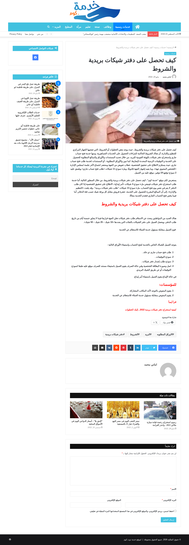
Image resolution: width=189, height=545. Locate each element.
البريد (147, 334)
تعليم (88, 26)
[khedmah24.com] (94, 11)
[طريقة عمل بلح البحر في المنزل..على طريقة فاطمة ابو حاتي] (50, 88)
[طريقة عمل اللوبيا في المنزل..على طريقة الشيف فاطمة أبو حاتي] (50, 102)
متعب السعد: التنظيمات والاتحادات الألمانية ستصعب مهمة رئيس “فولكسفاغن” (114, 34)
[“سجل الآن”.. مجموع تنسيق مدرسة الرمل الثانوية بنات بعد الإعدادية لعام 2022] (50, 143)
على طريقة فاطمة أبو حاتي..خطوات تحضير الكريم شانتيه (28, 129)
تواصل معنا (29, 34)
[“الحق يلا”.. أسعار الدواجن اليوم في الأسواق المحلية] (86, 409)
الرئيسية (171, 47)
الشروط (134, 334)
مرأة (78, 26)
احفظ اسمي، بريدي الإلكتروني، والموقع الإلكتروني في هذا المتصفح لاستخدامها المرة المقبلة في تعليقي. (131, 511)
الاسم (173, 489)
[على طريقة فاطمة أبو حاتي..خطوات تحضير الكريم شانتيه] (50, 129)
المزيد (57, 26)
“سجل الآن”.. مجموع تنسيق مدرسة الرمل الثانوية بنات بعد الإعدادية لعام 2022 (27, 143)
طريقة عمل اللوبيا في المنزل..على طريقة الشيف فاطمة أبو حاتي (28, 101)
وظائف (107, 26)
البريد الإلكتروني (169, 500)
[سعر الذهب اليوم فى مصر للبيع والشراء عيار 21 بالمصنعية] (123, 409)
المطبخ (68, 26)
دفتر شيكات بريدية (114, 334)
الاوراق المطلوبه (165, 334)
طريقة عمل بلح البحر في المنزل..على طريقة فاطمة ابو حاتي (27, 87)
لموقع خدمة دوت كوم (132, 539)
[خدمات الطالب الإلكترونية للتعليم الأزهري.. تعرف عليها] (50, 116)
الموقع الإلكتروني (114, 500)
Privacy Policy (16, 34)
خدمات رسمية (122, 26)
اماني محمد (167, 77)
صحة (97, 26)
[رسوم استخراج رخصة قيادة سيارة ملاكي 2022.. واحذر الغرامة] (160, 410)
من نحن (40, 34)
